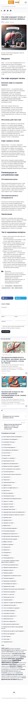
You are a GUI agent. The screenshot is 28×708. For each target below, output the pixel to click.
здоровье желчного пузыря (11, 661)
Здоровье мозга (7, 520)
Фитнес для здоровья (8, 633)
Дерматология (7, 485)
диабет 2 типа (10, 655)
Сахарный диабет (8, 599)
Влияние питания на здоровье (11, 466)
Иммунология (6, 525)
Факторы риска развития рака (11, 624)
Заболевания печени (6, 14)
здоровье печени (6, 287)
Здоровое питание (8, 504)
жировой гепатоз (18, 285)
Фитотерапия (6, 636)
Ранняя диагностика (8, 597)
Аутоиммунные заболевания (10, 450)
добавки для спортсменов (7, 656)
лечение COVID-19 (16, 669)
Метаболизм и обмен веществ (11, 536)
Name (3, 316)
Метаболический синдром (10, 539)
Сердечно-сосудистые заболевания (12, 602)
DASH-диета (5, 648)
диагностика (18, 655)
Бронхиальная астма (8, 460)
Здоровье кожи (7, 517)
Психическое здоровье (9, 591)
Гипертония (6, 479)
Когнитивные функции (9, 530)
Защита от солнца (8, 501)
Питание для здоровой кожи (10, 564)
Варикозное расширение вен (10, 463)
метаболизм (15, 671)
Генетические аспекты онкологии (12, 474)
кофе (12, 287)
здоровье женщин (22, 662)
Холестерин (6, 639)
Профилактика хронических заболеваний (13, 589)
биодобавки (16, 651)
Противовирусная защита (10, 583)
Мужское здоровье (8, 544)
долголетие (17, 656)
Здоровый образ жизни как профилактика (14, 512)
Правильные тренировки (9, 581)
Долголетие (6, 490)
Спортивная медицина (9, 610)
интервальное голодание (16, 667)
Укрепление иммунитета (9, 616)
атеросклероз (10, 651)
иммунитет (7, 667)
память (19, 671)
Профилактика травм (8, 586)
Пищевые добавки (8, 572)
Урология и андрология (9, 621)
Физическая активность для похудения (13, 631)
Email (16, 316)
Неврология (6, 549)
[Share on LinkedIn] (10, 11)
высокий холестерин (18, 653)
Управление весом (8, 618)
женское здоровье (15, 658)
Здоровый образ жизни (9, 509)
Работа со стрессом (8, 594)
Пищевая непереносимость (10, 567)
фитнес (21, 679)
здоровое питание (6, 660)
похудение (4, 672)
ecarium (7, 22)
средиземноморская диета (15, 677)
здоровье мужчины (21, 664)
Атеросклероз (7, 444)
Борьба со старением (8, 458)
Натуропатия (6, 547)
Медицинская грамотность (10, 533)
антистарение (16, 650)
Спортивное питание (8, 613)
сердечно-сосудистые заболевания (9, 676)
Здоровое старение (8, 506)
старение (23, 677)
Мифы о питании (7, 541)
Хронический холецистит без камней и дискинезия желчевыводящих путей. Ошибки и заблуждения (13, 394)
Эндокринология (7, 641)
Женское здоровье (8, 493)
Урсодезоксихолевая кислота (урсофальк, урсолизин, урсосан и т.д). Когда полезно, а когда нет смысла (13, 360)
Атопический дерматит (9, 447)
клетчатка (10, 669)
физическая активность (10, 679)
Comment (4, 307)
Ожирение (6, 555)
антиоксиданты (8, 285)
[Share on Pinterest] (7, 11)
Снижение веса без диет (9, 605)
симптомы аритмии (5, 677)
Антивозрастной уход (8, 442)
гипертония (4, 655)
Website (3, 321)
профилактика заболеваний (14, 674)
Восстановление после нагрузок (11, 469)
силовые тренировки (22, 676)
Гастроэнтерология (8, 471)
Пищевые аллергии (8, 570)
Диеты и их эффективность (10, 487)
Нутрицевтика (7, 552)
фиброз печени (18, 287)
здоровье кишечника (8, 664)
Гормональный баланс (9, 482)
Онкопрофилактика (8, 557)
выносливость (9, 653)
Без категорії (6, 452)
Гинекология (6, 477)
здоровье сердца (15, 666)
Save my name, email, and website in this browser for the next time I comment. (12, 327)
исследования (4, 669)
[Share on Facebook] (4, 11)
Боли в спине (6, 455)
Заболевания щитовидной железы (12, 498)
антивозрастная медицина (14, 648)
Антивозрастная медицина (10, 439)
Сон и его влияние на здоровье (11, 608)
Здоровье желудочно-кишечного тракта (13, 514)
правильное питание (11, 672)
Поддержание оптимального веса (12, 575)
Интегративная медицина (10, 528)
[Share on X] (2, 11)
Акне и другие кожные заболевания (12, 436)
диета (23, 655)
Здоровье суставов (8, 522)
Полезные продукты (8, 578)
